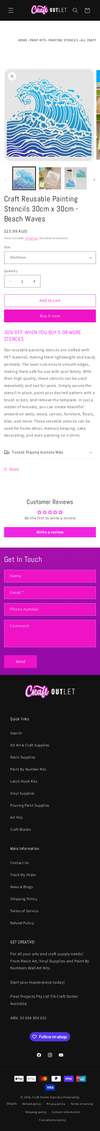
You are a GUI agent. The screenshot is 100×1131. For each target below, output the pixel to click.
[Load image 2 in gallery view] (50, 178)
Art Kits (16, 817)
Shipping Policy (23, 898)
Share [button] (14, 469)
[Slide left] (5, 180)
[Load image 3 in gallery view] (75, 178)
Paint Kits (38, 40)
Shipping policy (35, 1112)
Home (22, 40)
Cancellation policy (52, 1120)
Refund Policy (22, 922)
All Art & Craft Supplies (29, 745)
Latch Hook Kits (23, 781)
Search (16, 733)
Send (20, 661)
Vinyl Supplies (22, 793)
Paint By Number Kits (28, 769)
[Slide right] (94, 180)
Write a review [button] (50, 532)
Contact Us (19, 862)
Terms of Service (24, 910)
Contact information (66, 1112)
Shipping (31, 238)
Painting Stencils (63, 40)
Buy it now (50, 315)
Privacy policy (55, 1104)
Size (7, 247)
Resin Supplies (22, 757)
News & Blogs (21, 886)
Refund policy (31, 1104)
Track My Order (23, 874)
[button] (11, 10)
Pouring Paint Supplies (29, 805)
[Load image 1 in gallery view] (24, 178)
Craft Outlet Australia (47, 1097)
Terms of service (82, 1104)
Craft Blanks (20, 829)
